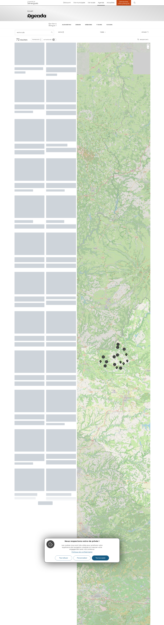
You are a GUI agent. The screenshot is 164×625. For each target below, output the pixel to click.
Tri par (36, 39)
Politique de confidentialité (82, 552)
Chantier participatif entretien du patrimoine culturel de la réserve (60, 393)
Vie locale (91, 3)
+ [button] (148, 45)
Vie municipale (79, 3)
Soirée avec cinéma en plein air (29, 68)
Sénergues (32, 2)
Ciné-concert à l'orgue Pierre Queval (59, 429)
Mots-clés (21, 32)
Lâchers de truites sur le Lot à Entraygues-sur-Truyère (28, 392)
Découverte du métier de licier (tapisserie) (29, 282)
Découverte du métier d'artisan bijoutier (60, 246)
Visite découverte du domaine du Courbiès (28, 246)
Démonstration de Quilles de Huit (28, 319)
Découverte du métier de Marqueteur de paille (57, 319)
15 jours (109, 24)
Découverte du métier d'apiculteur (56, 69)
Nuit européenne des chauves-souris (60, 177)
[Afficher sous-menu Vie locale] (96, 3)
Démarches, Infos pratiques (123, 3)
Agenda (101, 3)
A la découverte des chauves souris (28, 177)
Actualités (110, 3)
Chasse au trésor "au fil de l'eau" (61, 281)
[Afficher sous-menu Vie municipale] (86, 3)
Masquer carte (144, 39)
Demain (78, 24)
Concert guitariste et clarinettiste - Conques (56, 104)
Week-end (88, 24)
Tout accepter (100, 558)
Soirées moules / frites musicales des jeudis (25, 140)
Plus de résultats (44, 471)
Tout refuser (63, 558)
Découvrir (67, 3)
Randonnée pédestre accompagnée (24, 355)
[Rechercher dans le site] (134, 3)
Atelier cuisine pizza (24, 211)
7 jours (99, 24)
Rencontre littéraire (55, 211)
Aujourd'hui (66, 24)
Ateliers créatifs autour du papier (27, 104)
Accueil (30, 11)
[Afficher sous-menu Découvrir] (71, 3)
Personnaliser (82, 558)
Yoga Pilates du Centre (56, 139)
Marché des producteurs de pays (59, 355)
